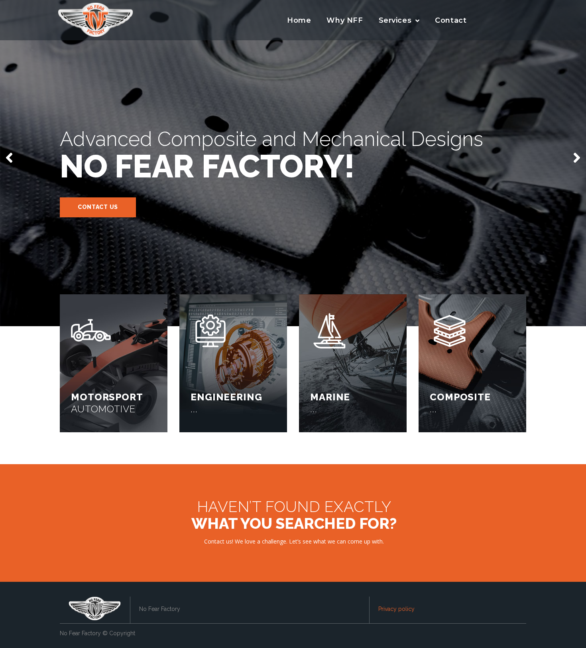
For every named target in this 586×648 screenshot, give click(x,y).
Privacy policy (396, 609)
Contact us (98, 207)
